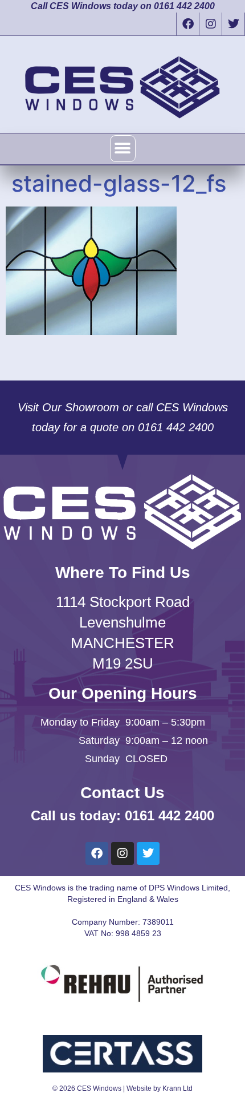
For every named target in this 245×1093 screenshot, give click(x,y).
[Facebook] (187, 24)
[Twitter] (233, 24)
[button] (123, 148)
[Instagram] (210, 24)
